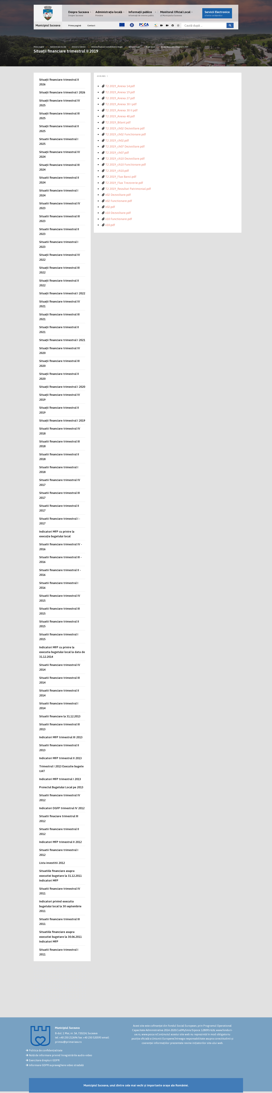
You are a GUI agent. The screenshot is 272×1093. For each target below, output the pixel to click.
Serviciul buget (135, 47)
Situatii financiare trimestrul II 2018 (59, 457)
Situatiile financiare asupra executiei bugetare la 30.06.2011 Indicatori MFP (60, 936)
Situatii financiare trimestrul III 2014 (59, 680)
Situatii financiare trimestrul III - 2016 (60, 559)
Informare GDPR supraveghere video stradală (56, 1065)
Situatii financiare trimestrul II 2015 (59, 624)
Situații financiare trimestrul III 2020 (59, 363)
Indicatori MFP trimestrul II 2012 (60, 842)
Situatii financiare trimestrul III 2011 (59, 921)
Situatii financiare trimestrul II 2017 (59, 508)
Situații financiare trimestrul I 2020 (62, 386)
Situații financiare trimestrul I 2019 (62, 420)
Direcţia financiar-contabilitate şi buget (107, 47)
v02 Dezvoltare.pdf (118, 194)
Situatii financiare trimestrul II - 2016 (60, 572)
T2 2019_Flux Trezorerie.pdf (124, 182)
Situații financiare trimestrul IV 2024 (59, 154)
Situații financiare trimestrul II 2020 (59, 376)
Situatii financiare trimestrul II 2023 (59, 231)
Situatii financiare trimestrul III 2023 (59, 218)
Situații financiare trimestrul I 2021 (62, 340)
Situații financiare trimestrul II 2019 (174, 47)
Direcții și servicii (78, 47)
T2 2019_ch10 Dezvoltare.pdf (125, 158)
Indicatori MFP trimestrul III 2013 (60, 737)
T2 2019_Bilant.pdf (118, 122)
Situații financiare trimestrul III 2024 (59, 167)
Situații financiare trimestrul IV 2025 (59, 103)
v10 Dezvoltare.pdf (118, 212)
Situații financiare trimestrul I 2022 (62, 293)
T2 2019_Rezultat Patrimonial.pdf (128, 188)
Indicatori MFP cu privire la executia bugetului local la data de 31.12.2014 (62, 652)
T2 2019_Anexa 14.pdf (120, 86)
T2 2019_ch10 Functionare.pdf (125, 164)
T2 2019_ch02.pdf (117, 140)
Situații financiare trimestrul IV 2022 (59, 257)
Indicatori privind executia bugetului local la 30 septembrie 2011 (60, 906)
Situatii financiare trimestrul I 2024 (58, 193)
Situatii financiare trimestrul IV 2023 (59, 206)
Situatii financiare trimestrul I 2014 (58, 706)
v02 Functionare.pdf (118, 201)
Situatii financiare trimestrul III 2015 (59, 611)
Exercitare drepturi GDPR (44, 1060)
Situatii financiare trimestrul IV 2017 (59, 482)
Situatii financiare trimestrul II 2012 (59, 831)
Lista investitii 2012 (52, 863)
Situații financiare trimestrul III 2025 (59, 116)
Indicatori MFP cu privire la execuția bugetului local (56, 534)
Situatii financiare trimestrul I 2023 (58, 244)
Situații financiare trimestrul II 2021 (59, 329)
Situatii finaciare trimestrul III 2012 (58, 818)
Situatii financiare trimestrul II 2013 (59, 747)
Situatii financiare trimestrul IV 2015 (59, 598)
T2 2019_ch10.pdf (117, 170)
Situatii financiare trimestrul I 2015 (58, 637)
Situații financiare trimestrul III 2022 (59, 270)
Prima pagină (74, 25)
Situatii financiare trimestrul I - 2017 (59, 521)
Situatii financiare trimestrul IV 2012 (59, 797)
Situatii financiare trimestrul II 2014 (59, 693)
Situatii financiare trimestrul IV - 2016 (60, 546)
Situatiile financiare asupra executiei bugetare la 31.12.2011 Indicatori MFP (60, 875)
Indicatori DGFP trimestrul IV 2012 (62, 808)
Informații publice (141, 13)
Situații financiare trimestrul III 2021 (59, 317)
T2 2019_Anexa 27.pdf (120, 98)
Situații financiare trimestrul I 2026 (62, 92)
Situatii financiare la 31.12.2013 (59, 716)
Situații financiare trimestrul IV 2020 (59, 350)
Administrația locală (108, 13)
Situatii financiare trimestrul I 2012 (58, 852)
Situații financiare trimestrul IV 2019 (59, 397)
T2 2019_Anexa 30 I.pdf (121, 104)
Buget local (150, 47)
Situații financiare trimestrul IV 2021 (59, 304)
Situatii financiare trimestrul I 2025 (58, 141)
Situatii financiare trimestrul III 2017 (59, 495)
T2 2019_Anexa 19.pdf (120, 92)
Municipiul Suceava (48, 25)
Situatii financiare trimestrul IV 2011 (59, 891)
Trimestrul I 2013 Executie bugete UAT (61, 769)
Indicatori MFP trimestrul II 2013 (60, 758)
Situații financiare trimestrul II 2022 (59, 283)
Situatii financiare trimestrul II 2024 (59, 180)
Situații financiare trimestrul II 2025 (59, 128)
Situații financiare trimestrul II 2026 (59, 82)
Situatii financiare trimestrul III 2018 (59, 444)
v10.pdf (110, 225)
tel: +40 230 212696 (66, 1037)
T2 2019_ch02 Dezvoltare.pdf (125, 128)
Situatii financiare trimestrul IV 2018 (59, 431)
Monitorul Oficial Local (175, 13)
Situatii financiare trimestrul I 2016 (58, 585)
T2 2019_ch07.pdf (117, 152)
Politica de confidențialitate (45, 1050)
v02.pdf (110, 207)
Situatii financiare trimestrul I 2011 (58, 952)
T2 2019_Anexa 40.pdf (120, 116)
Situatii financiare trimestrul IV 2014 (59, 667)
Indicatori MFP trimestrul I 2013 (60, 779)
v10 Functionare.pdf (118, 219)
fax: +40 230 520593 (89, 1037)
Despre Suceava (78, 13)
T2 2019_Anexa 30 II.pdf (121, 110)
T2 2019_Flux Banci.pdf (120, 176)
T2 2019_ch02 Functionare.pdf (125, 134)
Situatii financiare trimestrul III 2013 (59, 727)
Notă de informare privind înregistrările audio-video (60, 1055)
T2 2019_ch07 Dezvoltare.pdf (125, 146)
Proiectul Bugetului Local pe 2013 (61, 787)
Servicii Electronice (217, 13)
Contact (91, 25)
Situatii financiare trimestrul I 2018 (58, 469)
